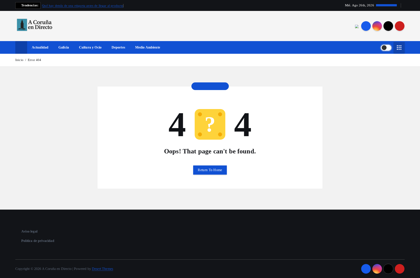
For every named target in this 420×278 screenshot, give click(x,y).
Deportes (118, 47)
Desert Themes (102, 269)
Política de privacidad (37, 241)
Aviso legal (29, 231)
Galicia (63, 47)
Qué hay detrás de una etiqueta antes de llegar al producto (82, 5)
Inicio (19, 60)
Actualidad (40, 47)
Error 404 (34, 60)
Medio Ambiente (147, 47)
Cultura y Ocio (90, 47)
